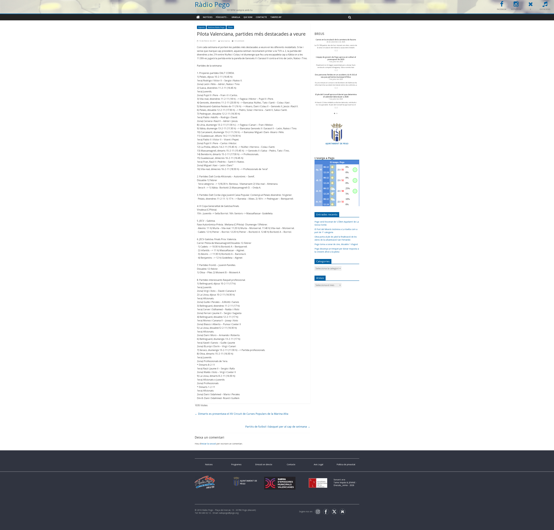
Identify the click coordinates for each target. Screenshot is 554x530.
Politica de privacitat (346, 464)
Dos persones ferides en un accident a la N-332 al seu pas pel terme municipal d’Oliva (336, 76)
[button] (334, 113)
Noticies (209, 464)
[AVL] (318, 479)
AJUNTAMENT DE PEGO (336, 143)
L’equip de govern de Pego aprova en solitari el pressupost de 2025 (336, 58)
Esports (201, 27)
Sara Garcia (225, 41)
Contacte (261, 17)
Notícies (207, 17)
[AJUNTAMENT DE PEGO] (236, 479)
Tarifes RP (275, 17)
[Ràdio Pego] (198, 17)
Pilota (230, 27)
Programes (236, 464)
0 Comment (239, 41)
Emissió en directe (263, 464)
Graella (236, 17)
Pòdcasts (221, 17)
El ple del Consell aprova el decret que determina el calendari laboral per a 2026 (336, 95)
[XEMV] (279, 479)
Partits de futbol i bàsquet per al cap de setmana (277, 426)
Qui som (248, 17)
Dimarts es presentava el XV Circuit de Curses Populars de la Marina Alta (241, 413)
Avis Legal (318, 464)
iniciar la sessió (208, 443)
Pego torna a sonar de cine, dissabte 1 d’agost (336, 244)
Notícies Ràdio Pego (216, 27)
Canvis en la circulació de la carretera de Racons (336, 40)
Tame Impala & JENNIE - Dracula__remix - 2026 (345, 484)
